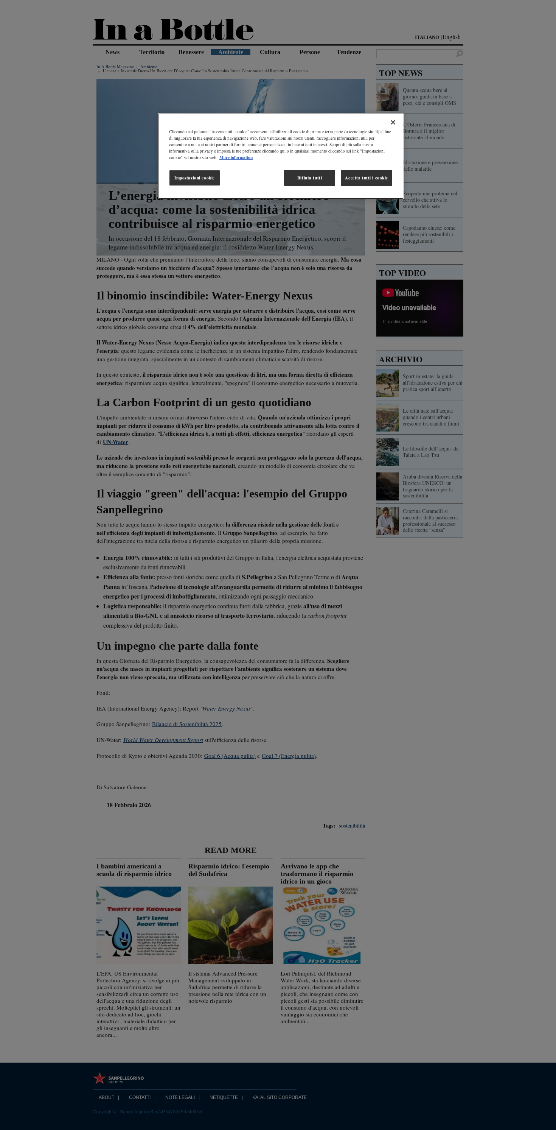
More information (236, 157)
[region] (281, 156)
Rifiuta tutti (309, 178)
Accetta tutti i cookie (366, 178)
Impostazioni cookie (194, 178)
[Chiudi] (393, 122)
